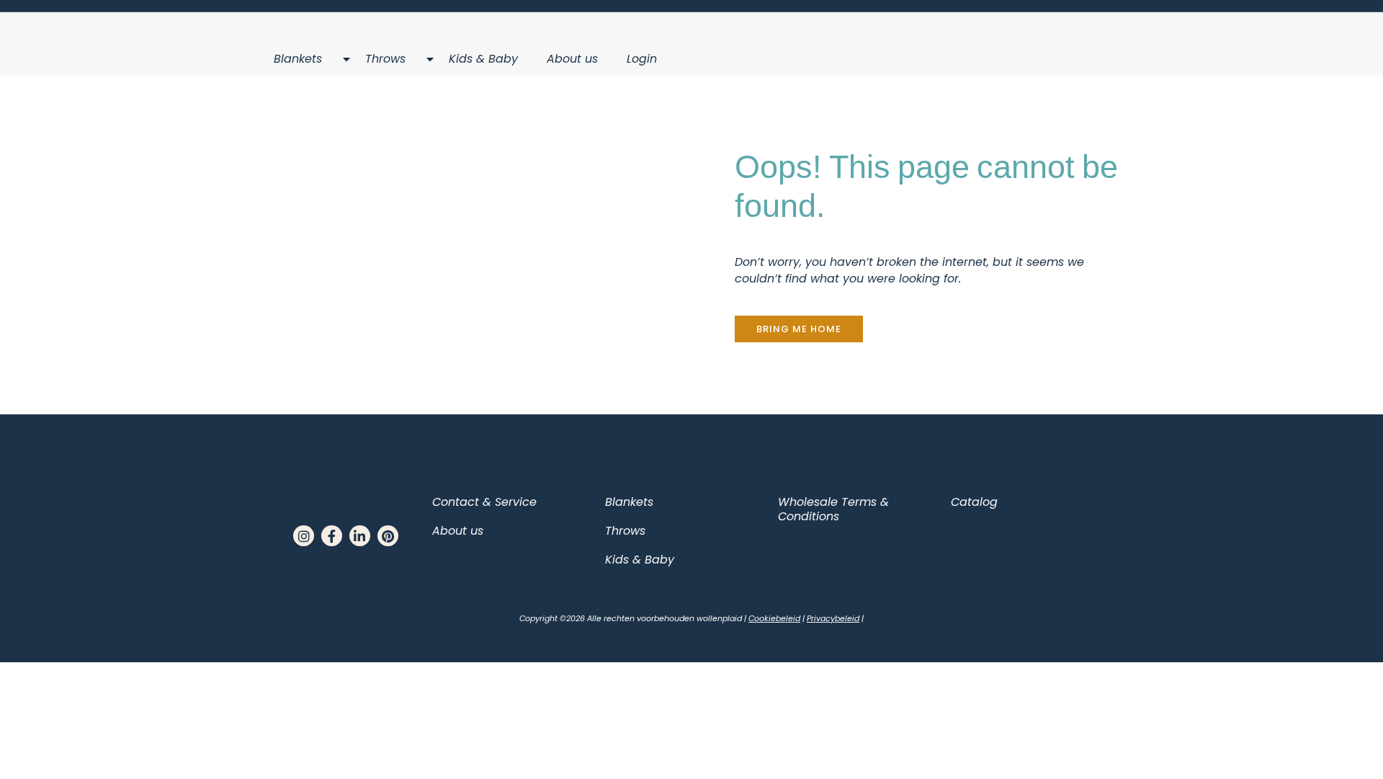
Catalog (974, 502)
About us (572, 58)
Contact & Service (484, 502)
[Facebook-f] (331, 535)
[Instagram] (303, 535)
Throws (385, 58)
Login (642, 58)
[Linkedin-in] (359, 535)
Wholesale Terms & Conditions (833, 509)
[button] (799, 329)
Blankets (298, 58)
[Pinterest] (387, 535)
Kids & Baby (483, 58)
